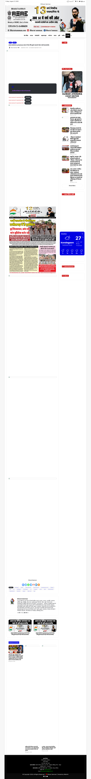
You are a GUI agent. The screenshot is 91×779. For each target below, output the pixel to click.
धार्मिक (63, 35)
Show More (72, 185)
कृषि (59, 35)
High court (29, 591)
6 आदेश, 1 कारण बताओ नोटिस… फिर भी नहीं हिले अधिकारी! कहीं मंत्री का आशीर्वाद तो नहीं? (49, 748)
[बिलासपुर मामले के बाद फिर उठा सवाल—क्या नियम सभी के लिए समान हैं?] (65, 129)
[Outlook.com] (36, 583)
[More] (39, 583)
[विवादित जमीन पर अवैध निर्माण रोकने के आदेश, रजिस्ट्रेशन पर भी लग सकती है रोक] (65, 110)
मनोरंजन (50, 35)
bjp (10, 589)
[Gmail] (33, 583)
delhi (45, 589)
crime (41, 589)
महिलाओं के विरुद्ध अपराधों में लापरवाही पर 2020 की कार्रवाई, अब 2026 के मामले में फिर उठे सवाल (32, 748)
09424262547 (48, 769)
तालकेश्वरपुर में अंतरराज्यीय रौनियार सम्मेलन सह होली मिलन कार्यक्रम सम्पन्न (75, 149)
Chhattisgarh (25, 589)
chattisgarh (19, 589)
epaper (24, 591)
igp (34, 591)
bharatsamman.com (44, 587)
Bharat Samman (14, 47)
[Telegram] (31, 583)
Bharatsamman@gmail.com (47, 771)
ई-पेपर (67, 35)
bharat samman (36, 587)
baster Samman (28, 587)
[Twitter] (26, 583)
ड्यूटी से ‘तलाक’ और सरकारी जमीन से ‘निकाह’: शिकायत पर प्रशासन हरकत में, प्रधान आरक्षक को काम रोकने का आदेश (76, 161)
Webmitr (66, 774)
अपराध (31, 35)
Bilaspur (52, 587)
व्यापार (55, 35)
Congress (35, 589)
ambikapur (16, 587)
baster (22, 587)
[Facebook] (23, 583)
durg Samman (12, 591)
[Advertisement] (73, 53)
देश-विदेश (26, 35)
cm (30, 589)
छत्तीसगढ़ (14, 42)
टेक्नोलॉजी (37, 35)
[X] (21, 613)
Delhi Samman (50, 589)
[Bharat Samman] (45, 4)
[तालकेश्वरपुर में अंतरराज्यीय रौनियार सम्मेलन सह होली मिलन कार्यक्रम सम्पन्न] (65, 147)
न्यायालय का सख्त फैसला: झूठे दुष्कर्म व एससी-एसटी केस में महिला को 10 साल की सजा (76, 121)
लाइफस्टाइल (43, 35)
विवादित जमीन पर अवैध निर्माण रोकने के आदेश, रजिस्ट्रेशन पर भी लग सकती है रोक (76, 111)
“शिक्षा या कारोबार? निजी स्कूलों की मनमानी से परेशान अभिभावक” (75, 139)
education (18, 591)
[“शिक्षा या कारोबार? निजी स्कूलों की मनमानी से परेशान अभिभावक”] (65, 138)
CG (13, 589)
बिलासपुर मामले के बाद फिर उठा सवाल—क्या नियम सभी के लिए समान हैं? (76, 130)
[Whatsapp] (28, 583)
